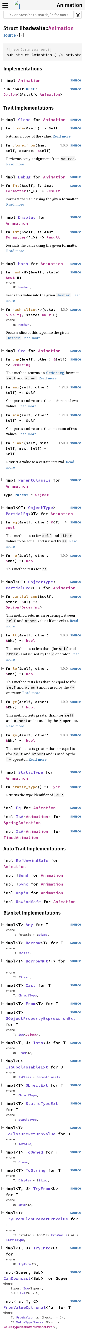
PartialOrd (18, 587)
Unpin (22, 892)
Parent (21, 494)
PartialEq (17, 513)
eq (14, 522)
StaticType (30, 772)
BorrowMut (37, 961)
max (15, 387)
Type (55, 786)
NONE (30, 89)
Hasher (23, 287)
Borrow (33, 942)
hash (17, 272)
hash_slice (23, 309)
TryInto (42, 1248)
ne (14, 555)
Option (10, 94)
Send (23, 875)
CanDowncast (17, 1278)
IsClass (24, 1077)
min (15, 415)
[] (21, 35)
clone (18, 128)
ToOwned (34, 1152)
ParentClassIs (34, 480)
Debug (24, 177)
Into (38, 1042)
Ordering (21, 364)
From (31, 1003)
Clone (24, 119)
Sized (42, 935)
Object (42, 494)
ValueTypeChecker (30, 1322)
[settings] (78, 15)
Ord (22, 350)
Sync (23, 884)
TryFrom (42, 1188)
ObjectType (40, 507)
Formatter (16, 191)
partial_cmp (24, 596)
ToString (36, 1170)
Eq (18, 807)
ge (14, 735)
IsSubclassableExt (27, 1067)
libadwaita (32, 28)
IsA (19, 816)
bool (10, 527)
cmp (15, 359)
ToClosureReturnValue (31, 1133)
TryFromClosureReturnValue (37, 1219)
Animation (69, 5)
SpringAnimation (22, 822)
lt (14, 635)
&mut (11, 277)
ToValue (24, 1144)
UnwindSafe (28, 901)
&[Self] (14, 315)
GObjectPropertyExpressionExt (40, 1018)
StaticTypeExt (42, 1103)
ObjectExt (37, 1085)
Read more (61, 136)
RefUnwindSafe (32, 860)
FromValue (59, 1235)
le (14, 668)
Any (29, 924)
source (9, 35)
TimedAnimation (20, 837)
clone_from (23, 145)
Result (53, 191)
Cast (31, 985)
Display (27, 217)
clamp (18, 443)
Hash (23, 263)
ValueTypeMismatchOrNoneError (28, 1327)
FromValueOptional (24, 1307)
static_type (24, 786)
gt (14, 701)
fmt (15, 185)
